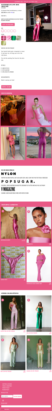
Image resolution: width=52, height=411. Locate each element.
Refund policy (5, 390)
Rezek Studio (7, 409)
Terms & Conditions (7, 386)
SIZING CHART (6, 87)
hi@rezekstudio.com (6, 406)
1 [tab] (39, 39)
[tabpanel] (39, 22)
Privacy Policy (5, 388)
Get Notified (7, 24)
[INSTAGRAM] (3, 400)
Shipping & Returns (7, 384)
